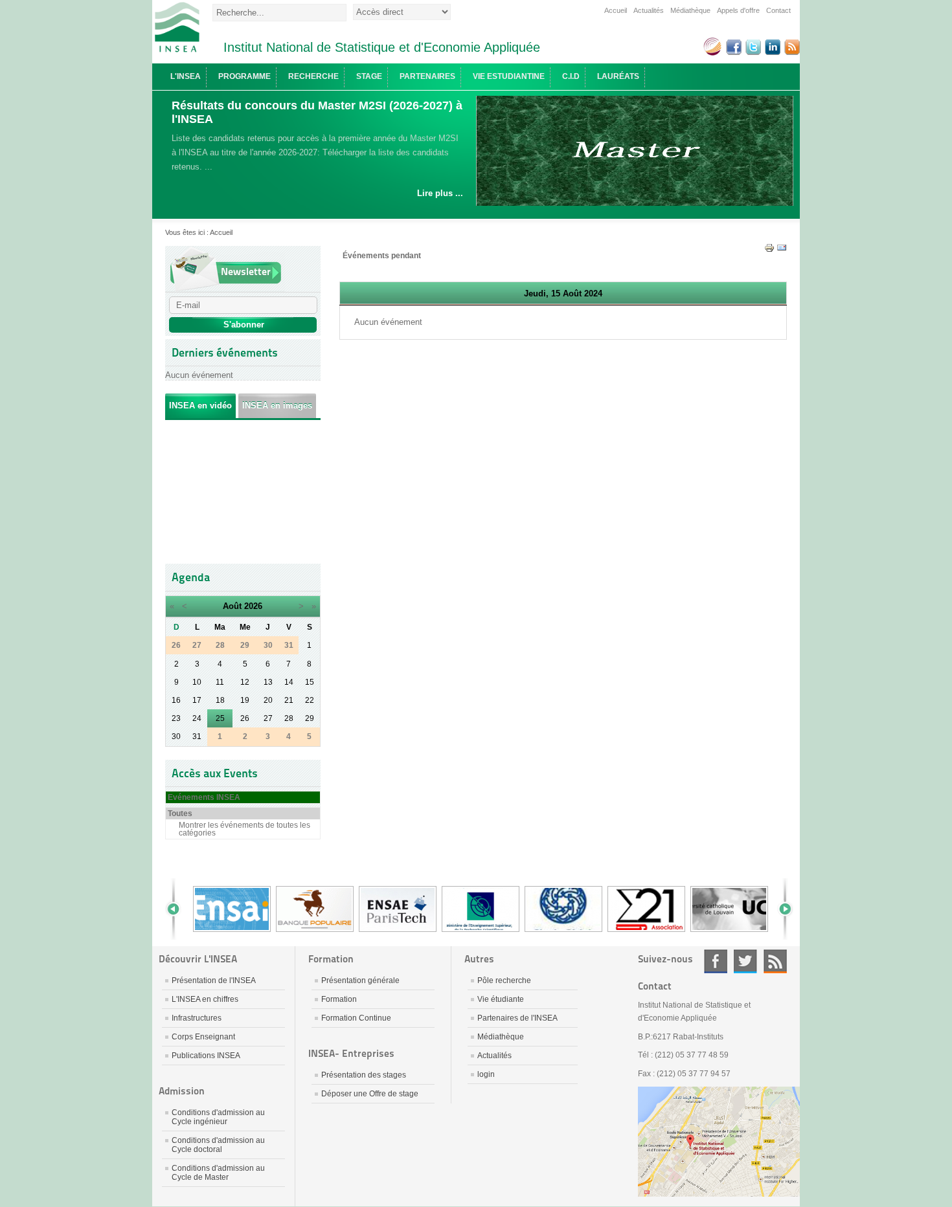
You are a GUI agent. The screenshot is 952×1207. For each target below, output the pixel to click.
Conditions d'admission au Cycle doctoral (218, 1145)
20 (268, 700)
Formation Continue (356, 1018)
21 (288, 700)
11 (220, 682)
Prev (178, 909)
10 (196, 682)
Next (780, 909)
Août (232, 606)
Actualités (648, 10)
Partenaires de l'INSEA (517, 1018)
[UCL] (729, 930)
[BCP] (315, 930)
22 (309, 700)
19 (244, 700)
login (486, 1074)
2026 (253, 606)
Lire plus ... (440, 193)
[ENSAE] (397, 930)
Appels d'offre (738, 10)
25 (220, 718)
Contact (778, 10)
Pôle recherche (504, 980)
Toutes (180, 813)
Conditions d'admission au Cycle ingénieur (218, 1117)
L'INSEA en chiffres (205, 999)
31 (196, 736)
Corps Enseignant (203, 1036)
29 (309, 718)
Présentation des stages (363, 1075)
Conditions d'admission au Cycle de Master (218, 1173)
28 (288, 718)
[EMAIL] (781, 250)
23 (176, 718)
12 (244, 682)
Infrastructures (196, 1018)
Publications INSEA (206, 1055)
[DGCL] (563, 930)
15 (309, 682)
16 (176, 700)
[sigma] (646, 930)
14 (288, 682)
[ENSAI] (232, 930)
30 (176, 736)
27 (268, 718)
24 (196, 718)
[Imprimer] (769, 250)
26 (244, 718)
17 (196, 700)
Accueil (615, 10)
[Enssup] (480, 930)
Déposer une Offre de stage (369, 1093)
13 (268, 682)
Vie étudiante (500, 999)
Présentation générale (360, 980)
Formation (339, 999)
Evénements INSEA (204, 797)
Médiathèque (690, 10)
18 (220, 700)
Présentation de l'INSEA (214, 980)
